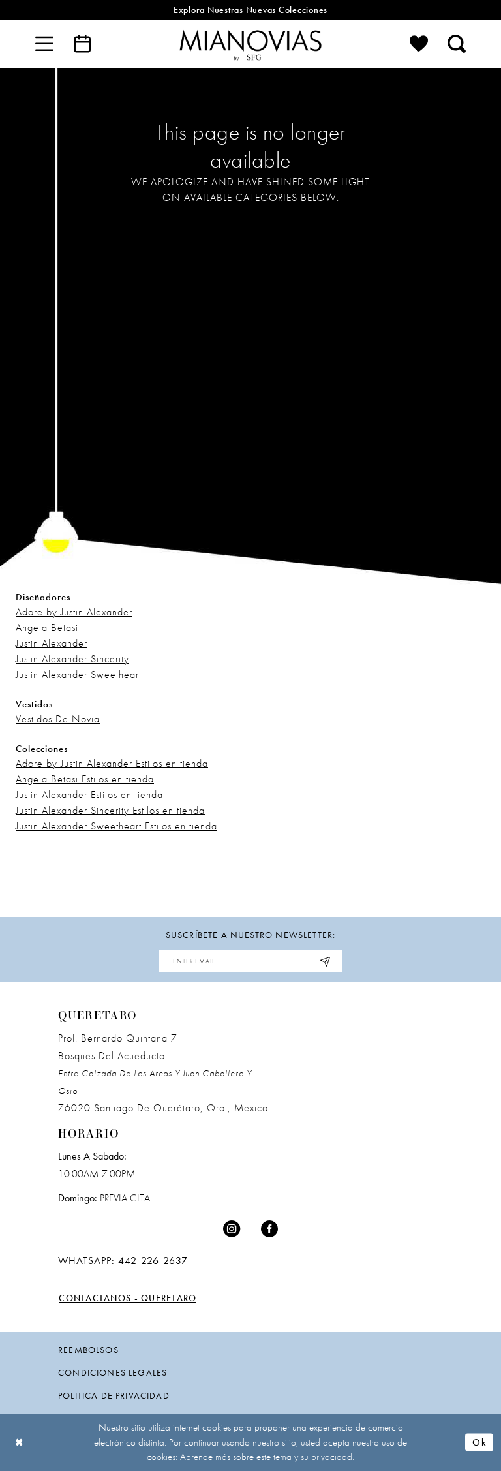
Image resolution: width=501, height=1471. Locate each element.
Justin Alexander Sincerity (72, 659)
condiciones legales (112, 1372)
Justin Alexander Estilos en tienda (89, 794)
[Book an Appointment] (82, 43)
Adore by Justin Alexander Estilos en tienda (112, 763)
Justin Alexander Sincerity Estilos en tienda (110, 810)
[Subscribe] (325, 961)
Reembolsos (88, 1349)
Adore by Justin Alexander (74, 612)
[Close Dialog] (19, 1442)
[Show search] (457, 43)
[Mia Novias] (250, 43)
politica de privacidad (114, 1395)
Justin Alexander (51, 643)
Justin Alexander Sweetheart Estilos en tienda (116, 826)
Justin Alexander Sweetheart (79, 674)
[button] (44, 43)
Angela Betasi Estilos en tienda (85, 779)
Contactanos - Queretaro (127, 1298)
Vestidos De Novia (58, 719)
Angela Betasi (47, 627)
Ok (479, 1441)
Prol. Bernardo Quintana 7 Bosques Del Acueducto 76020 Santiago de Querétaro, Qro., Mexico (163, 1073)
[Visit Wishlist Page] (419, 43)
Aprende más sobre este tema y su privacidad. (267, 1456)
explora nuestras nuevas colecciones (250, 10)
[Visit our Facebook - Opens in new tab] (269, 1229)
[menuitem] (44, 43)
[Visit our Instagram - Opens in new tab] (231, 1229)
